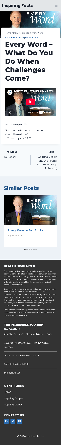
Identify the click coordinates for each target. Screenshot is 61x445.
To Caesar (11, 155)
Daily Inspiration (14, 38)
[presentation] (30, 210)
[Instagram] (19, 421)
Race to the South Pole (16, 364)
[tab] (25, 249)
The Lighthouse (12, 372)
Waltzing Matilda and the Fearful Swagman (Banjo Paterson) (47, 160)
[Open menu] (56, 5)
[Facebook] (6, 421)
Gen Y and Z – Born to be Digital (21, 355)
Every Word (31, 38)
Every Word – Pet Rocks (26, 230)
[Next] (52, 221)
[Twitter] (12, 421)
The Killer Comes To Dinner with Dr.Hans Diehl (28, 334)
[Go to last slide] (8, 221)
